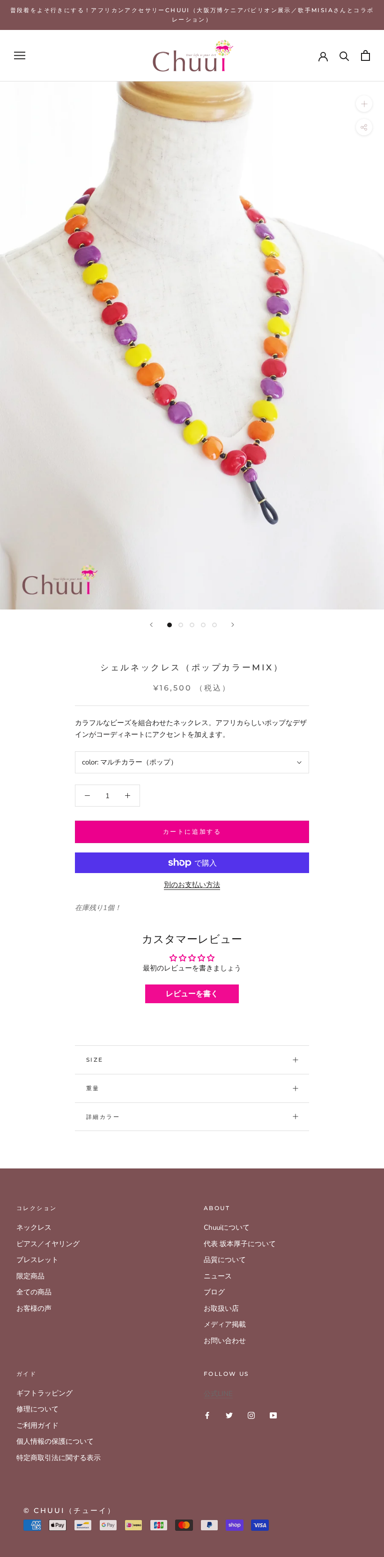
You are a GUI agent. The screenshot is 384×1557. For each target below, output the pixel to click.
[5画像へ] (214, 625)
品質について (225, 1259)
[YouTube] (273, 1415)
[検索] (344, 55)
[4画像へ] (203, 625)
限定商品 (30, 1276)
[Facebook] (207, 1415)
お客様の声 (34, 1308)
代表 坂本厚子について (240, 1244)
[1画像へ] (169, 625)
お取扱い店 (221, 1308)
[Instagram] (251, 1415)
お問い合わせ (225, 1340)
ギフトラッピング (44, 1393)
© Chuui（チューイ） (69, 1510)
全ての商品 (34, 1292)
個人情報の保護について (55, 1441)
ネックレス (34, 1227)
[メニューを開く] (19, 55)
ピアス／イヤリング (48, 1244)
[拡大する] (364, 103)
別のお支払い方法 (192, 884)
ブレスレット (37, 1259)
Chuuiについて (227, 1227)
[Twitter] (229, 1415)
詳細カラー (103, 1116)
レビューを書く (192, 994)
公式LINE (218, 1393)
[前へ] (151, 625)
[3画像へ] (192, 625)
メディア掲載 (225, 1324)
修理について (37, 1409)
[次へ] (232, 625)
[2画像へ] (180, 625)
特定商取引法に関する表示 (58, 1457)
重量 (93, 1088)
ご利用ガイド (37, 1425)
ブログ (214, 1292)
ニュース (218, 1276)
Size (94, 1059)
